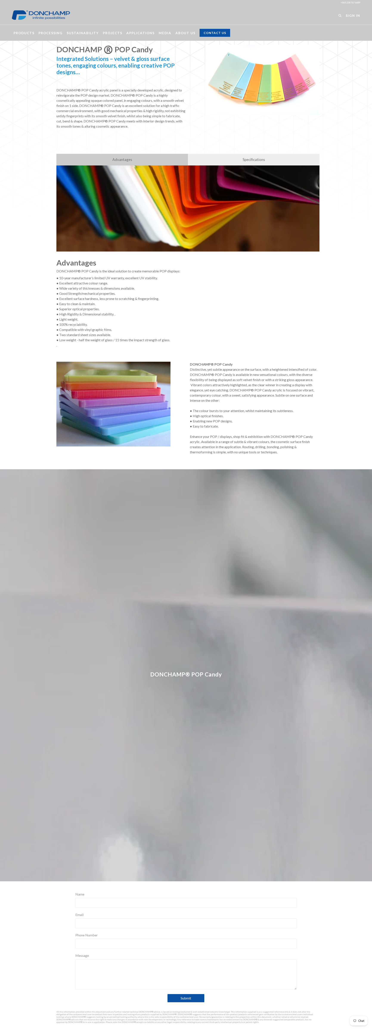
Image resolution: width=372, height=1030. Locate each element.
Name (79, 894)
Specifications (254, 159)
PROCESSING (51, 33)
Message (82, 955)
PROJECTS (112, 33)
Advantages (122, 159)
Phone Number (86, 935)
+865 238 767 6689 (350, 2)
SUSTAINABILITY (83, 33)
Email (79, 915)
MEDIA (165, 33)
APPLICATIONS (140, 33)
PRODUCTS (24, 33)
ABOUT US (185, 33)
